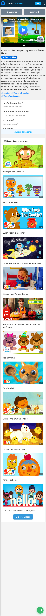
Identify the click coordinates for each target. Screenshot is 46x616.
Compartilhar (10, 57)
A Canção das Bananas (13, 171)
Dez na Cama (9, 358)
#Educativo (5, 93)
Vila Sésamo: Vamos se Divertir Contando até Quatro (22, 325)
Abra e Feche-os (10, 480)
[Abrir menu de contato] (40, 610)
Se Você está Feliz (11, 202)
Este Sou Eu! (8, 388)
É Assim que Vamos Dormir (15, 294)
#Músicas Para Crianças (10, 96)
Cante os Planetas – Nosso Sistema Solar (22, 263)
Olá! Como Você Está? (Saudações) (19, 510)
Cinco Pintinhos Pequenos (15, 449)
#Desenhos (24, 93)
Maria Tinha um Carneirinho (15, 419)
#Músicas (15, 93)
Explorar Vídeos (23, 517)
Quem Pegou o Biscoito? (14, 233)
